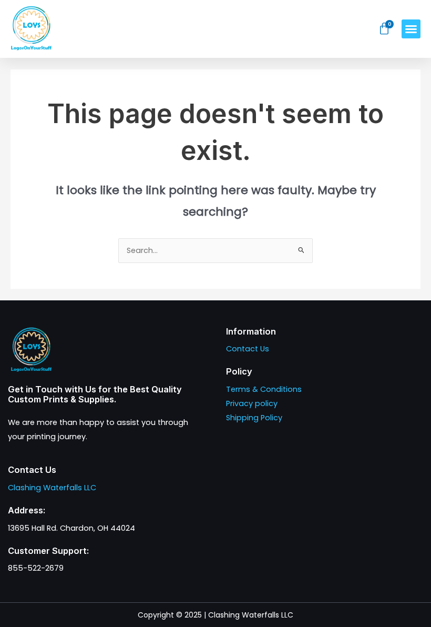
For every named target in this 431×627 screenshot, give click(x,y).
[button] (411, 28)
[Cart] (384, 29)
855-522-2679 (36, 568)
